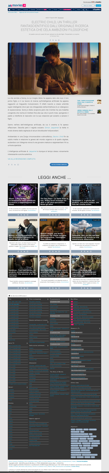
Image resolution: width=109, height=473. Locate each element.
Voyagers (73, 331)
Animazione (11, 397)
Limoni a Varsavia (33, 332)
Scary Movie (79, 429)
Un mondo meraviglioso (55, 353)
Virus (80, 445)
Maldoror (31, 357)
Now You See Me (75, 431)
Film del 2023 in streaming (35, 309)
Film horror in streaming (35, 317)
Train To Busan (53, 304)
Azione (10, 400)
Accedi (98, 5)
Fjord (30, 386)
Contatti (16, 466)
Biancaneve (93, 436)
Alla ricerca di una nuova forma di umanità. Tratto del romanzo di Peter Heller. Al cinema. (54, 208)
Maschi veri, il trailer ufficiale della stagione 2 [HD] (83, 403)
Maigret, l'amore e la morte (35, 432)
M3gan (82, 431)
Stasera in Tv (51, 461)
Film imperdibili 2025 (14, 309)
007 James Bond (96, 443)
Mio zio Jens (32, 421)
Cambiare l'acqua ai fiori (35, 393)
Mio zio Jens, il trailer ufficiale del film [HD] (81, 387)
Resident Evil (32, 375)
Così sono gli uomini (34, 430)
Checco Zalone (74, 438)
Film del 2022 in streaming (35, 312)
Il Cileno (31, 334)
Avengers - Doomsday (34, 373)
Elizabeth (73, 335)
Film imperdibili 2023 (14, 314)
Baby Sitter (90, 438)
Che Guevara (80, 457)
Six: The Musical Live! (34, 437)
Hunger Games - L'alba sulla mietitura (38, 368)
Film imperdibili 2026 (14, 306)
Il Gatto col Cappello (34, 391)
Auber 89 (52, 368)
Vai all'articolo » (32, 210)
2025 (16, 301)
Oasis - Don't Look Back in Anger (58, 363)
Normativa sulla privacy (25, 466)
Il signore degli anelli (76, 454)
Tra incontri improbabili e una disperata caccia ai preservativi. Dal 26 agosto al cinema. (54, 281)
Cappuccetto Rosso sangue (77, 356)
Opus (90, 434)
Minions (73, 429)
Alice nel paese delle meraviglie (89, 454)
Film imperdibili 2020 (14, 322)
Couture (31, 339)
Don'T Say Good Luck (34, 445)
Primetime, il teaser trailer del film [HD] (80, 385)
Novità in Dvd (12, 340)
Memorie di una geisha (76, 347)
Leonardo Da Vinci (83, 441)
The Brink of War (33, 440)
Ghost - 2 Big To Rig (79, 324)
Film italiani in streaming (35, 314)
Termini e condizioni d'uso (40, 466)
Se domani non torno (34, 398)
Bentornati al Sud (33, 388)
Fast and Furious (85, 450)
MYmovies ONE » (13, 12)
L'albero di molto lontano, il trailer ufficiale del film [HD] (84, 394)
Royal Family (74, 441)
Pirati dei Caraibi (86, 443)
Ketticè (51, 326)
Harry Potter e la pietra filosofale (37, 342)
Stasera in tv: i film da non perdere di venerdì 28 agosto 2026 (85, 400)
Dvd (45, 461)
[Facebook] (50, 40)
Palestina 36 (32, 380)
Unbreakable (94, 445)
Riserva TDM (51, 466)
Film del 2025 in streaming (35, 304)
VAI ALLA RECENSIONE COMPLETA (21, 159)
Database (20, 461)
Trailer (73, 461)
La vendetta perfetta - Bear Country (37, 329)
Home (10, 461)
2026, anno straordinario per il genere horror (81, 417)
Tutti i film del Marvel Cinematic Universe (80, 452)
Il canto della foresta (34, 401)
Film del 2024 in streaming (35, 306)
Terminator (87, 457)
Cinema (15, 461)
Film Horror (11, 394)
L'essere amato (33, 406)
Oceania (31, 348)
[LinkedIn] (56, 40)
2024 (20, 301)
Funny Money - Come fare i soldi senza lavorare (82, 352)
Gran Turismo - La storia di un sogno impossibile (82, 368)
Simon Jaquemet (52, 128)
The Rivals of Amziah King (35, 435)
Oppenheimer (83, 438)
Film (26, 461)
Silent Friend (53, 321)
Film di (10, 334)
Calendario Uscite (33, 461)
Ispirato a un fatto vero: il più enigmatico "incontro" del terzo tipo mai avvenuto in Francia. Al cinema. (86, 245)
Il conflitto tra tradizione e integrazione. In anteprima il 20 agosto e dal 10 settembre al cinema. (54, 245)
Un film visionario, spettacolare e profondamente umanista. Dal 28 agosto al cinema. (85, 209)
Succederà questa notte (35, 396)
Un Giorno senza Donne (35, 443)
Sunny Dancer (53, 309)
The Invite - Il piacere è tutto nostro (37, 365)
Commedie (11, 389)
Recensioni (61, 17)
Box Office (58, 461)
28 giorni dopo (93, 429)
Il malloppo (52, 318)
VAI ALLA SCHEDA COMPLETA (59, 164)
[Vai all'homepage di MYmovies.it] (17, 7)
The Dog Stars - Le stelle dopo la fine (38, 324)
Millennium (90, 448)
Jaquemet (33, 151)
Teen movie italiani (75, 450)
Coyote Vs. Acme (54, 306)
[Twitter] (53, 40)
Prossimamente (66, 461)
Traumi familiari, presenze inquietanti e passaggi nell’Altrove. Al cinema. (23, 282)
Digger (31, 408)
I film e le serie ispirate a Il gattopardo (80, 436)
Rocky (92, 457)
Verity (30, 411)
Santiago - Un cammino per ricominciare (38, 370)
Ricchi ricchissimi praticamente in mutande (81, 360)
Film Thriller (11, 392)
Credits (11, 466)
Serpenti (52, 361)
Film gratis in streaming (34, 301)
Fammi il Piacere (54, 323)
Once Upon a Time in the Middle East (38, 423)
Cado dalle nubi (74, 364)
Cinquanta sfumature (76, 443)
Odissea (76, 304)
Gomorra (86, 429)
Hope (30, 383)
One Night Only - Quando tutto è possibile (83, 317)
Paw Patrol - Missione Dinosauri (57, 341)
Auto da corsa (74, 445)
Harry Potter (83, 448)
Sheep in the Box (33, 337)
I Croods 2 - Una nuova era (77, 373)
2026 (13, 301)
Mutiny (51, 358)
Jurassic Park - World (94, 441)
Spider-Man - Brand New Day (80, 306)
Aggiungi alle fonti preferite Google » (29, 12)
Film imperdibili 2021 (14, 319)
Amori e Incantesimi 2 (55, 350)
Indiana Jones (86, 445)
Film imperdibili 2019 (14, 324)
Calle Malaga (32, 378)
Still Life (73, 343)
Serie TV (41, 461)
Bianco (31, 403)
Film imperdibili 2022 (14, 317)
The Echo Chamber (54, 355)
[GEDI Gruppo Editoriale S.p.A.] (92, 2)
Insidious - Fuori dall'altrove (35, 350)
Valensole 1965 (33, 359)
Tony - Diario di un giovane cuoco (37, 327)
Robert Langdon (75, 448)
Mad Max (73, 457)
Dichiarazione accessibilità (63, 466)
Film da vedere (12, 329)
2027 (10, 301)
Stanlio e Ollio (74, 339)
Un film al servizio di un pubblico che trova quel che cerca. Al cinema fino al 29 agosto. (23, 209)
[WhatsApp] (59, 40)
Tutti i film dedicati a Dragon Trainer (79, 434)
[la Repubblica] (98, 2)
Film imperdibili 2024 (14, 312)
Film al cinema (12, 332)
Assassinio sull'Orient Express (78, 377)
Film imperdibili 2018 (14, 327)
